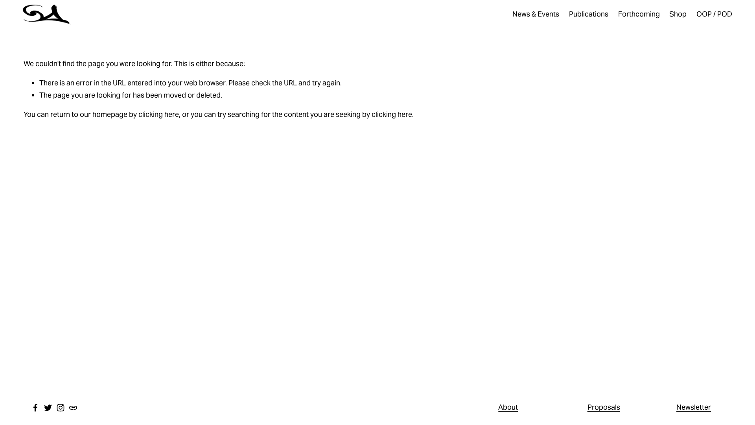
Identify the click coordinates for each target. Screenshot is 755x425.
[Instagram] (60, 408)
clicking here (158, 114)
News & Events (535, 13)
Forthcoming (639, 13)
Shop (678, 13)
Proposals (603, 407)
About (508, 407)
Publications (588, 13)
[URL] (73, 408)
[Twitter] (48, 408)
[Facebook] (35, 408)
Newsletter (693, 407)
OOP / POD (714, 13)
